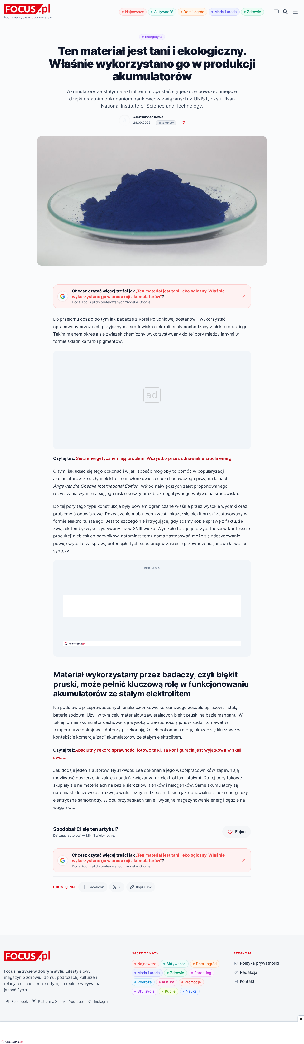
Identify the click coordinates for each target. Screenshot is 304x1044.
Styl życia (146, 991)
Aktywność (163, 11)
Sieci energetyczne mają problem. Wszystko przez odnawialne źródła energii (154, 458)
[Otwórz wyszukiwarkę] (285, 12)
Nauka (191, 991)
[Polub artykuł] (183, 122)
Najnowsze (134, 11)
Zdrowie (254, 11)
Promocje (193, 982)
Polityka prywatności (259, 963)
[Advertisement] (152, 606)
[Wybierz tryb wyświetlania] (276, 12)
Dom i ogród (194, 11)
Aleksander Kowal (148, 117)
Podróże (145, 982)
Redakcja (248, 972)
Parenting (202, 973)
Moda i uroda (225, 11)
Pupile (170, 991)
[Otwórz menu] (295, 11)
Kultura (168, 982)
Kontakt (247, 981)
